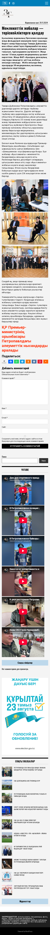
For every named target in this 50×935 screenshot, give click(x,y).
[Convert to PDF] (40, 361)
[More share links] (45, 361)
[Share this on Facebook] (10, 361)
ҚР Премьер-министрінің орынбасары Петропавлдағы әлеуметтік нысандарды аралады (25, 338)
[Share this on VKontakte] (34, 361)
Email (5, 418)
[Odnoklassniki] (28, 361)
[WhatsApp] (16, 361)
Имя (4, 408)
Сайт (4, 427)
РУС (5, 3)
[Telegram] (22, 361)
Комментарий (8, 378)
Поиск (4, 456)
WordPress (28, 931)
